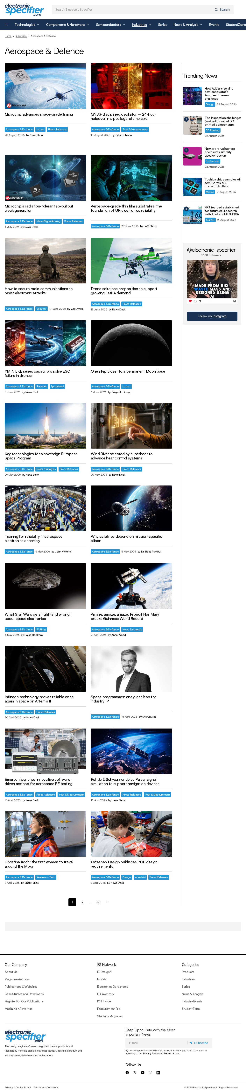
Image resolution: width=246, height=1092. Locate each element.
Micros (210, 191)
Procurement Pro (108, 1009)
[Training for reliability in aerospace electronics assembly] (45, 508)
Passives (42, 386)
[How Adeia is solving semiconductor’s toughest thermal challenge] (192, 96)
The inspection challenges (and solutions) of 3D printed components (223, 121)
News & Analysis (46, 469)
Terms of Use (171, 1053)
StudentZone (191, 1009)
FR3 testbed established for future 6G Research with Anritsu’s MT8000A (222, 211)
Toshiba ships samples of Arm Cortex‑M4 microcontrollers (222, 183)
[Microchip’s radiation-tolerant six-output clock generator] (45, 178)
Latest (40, 129)
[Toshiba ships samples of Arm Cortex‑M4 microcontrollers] (192, 187)
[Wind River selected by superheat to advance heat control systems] (131, 426)
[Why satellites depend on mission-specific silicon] (131, 508)
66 (98, 902)
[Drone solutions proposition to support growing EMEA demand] (131, 260)
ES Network (106, 964)
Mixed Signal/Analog (48, 221)
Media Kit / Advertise (18, 1009)
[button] (6, 24)
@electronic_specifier (211, 249)
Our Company (16, 964)
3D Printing (212, 130)
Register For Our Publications (24, 1001)
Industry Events (192, 1001)
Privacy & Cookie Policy (18, 1087)
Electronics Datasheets (112, 986)
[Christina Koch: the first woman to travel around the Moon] (45, 834)
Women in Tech (46, 877)
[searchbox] (132, 9)
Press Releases (57, 129)
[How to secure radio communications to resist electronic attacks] (45, 260)
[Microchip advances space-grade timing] (45, 86)
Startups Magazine (109, 1016)
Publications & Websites (21, 986)
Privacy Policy (151, 1053)
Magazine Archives (17, 979)
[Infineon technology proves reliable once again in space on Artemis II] (45, 669)
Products (188, 972)
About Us (11, 972)
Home (8, 36)
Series (186, 986)
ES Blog (41, 629)
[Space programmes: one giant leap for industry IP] (131, 669)
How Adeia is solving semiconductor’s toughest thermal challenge (219, 93)
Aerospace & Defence (19, 129)
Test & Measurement (135, 129)
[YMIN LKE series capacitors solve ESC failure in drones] (45, 343)
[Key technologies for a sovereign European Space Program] (45, 426)
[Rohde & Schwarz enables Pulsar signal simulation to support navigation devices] (131, 751)
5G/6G (210, 219)
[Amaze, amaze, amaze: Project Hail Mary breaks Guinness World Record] (131, 586)
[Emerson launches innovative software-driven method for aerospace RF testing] (45, 751)
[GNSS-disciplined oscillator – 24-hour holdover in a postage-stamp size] (131, 86)
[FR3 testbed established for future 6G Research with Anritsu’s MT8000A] (192, 215)
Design (127, 877)
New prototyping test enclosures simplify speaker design (220, 152)
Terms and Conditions (46, 1087)
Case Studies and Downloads (24, 994)
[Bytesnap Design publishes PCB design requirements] (131, 834)
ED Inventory (105, 994)
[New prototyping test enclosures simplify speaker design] (192, 156)
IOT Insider (104, 1001)
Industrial (140, 877)
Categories (190, 964)
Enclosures (212, 161)
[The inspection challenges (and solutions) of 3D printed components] (192, 125)
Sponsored (57, 386)
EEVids (101, 979)
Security (41, 308)
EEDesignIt (104, 972)
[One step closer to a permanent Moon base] (131, 343)
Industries (21, 36)
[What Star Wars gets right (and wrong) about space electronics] (45, 586)
